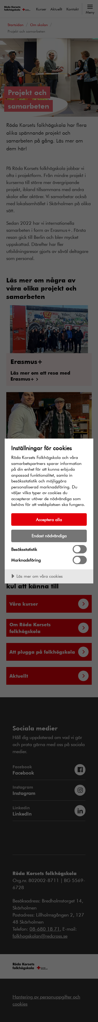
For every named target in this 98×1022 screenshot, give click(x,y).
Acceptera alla (49, 519)
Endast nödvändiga (49, 535)
